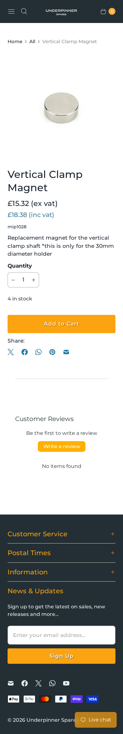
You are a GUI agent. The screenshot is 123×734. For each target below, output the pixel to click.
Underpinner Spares (52, 720)
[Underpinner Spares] (61, 11)
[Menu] (11, 11)
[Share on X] (13, 352)
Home (15, 41)
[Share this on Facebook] (25, 352)
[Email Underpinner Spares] (14, 683)
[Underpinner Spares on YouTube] (70, 683)
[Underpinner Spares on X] (42, 683)
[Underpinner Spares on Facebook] (28, 683)
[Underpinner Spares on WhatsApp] (56, 683)
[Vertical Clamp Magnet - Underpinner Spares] (61, 106)
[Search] (24, 11)
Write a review (61, 446)
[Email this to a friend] (66, 352)
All (32, 41)
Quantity (20, 266)
